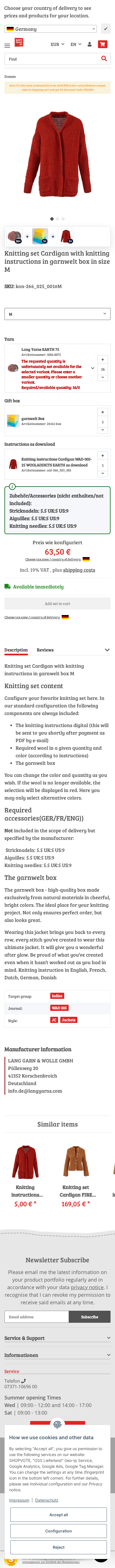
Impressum (19, 1500)
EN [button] (73, 44)
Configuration (58, 1531)
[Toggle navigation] (7, 43)
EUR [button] (55, 44)
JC (54, 1019)
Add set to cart (57, 603)
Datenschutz (46, 1500)
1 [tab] (52, 219)
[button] (90, 44)
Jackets (68, 1019)
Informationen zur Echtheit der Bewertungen (51, 1562)
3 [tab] (63, 219)
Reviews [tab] (45, 650)
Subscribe (89, 1316)
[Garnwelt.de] (19, 42)
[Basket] (103, 44)
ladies (57, 995)
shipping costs (79, 569)
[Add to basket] (8, 98)
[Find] (104, 59)
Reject (58, 1547)
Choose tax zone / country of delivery (53, 559)
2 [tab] (57, 219)
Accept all (58, 1514)
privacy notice (87, 1287)
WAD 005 (59, 1007)
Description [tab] (16, 650)
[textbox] (50, 28)
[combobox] (50, 29)
